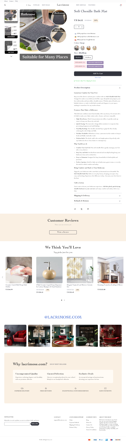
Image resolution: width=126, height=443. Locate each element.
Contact (11, 1)
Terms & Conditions (91, 429)
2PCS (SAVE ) (80, 62)
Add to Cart (98, 74)
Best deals (46, 5)
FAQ (16, 1)
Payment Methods (74, 422)
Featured (91, 5)
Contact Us (89, 425)
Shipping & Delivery (74, 425)
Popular (36, 5)
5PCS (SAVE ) (80, 66)
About (6, 1)
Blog (87, 420)
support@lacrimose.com (60, 420)
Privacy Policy (90, 427)
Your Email (9, 423)
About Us (88, 422)
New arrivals (81, 5)
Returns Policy (73, 427)
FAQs (71, 420)
